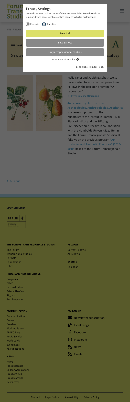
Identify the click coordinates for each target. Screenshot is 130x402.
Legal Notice (82, 67)
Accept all (65, 33)
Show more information (63, 59)
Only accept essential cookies (65, 52)
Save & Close (65, 42)
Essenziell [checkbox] (35, 24)
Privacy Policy (97, 67)
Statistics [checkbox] (51, 24)
